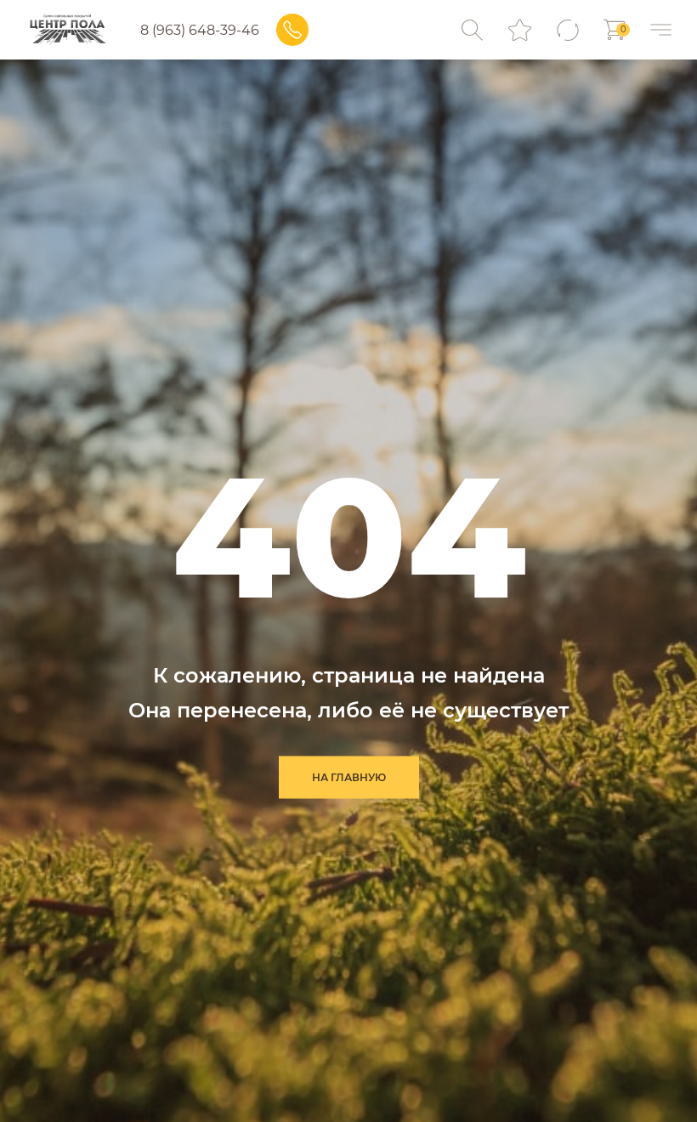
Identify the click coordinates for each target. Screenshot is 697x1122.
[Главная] (67, 29)
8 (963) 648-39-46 (199, 30)
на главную (349, 777)
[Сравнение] (567, 30)
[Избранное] (519, 30)
